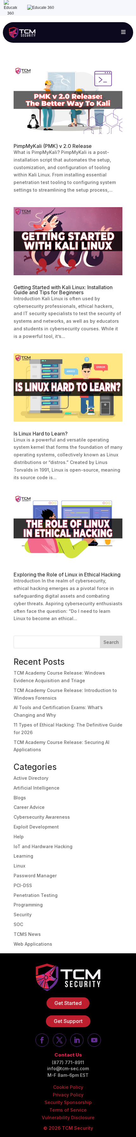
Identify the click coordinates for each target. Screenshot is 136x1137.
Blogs (20, 797)
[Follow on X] (59, 1040)
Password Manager (35, 875)
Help (19, 836)
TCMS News (27, 934)
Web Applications (33, 944)
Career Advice (29, 807)
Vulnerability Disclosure (68, 1117)
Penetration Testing (36, 895)
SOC (18, 924)
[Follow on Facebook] (42, 1040)
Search (111, 642)
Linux (19, 865)
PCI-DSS (23, 885)
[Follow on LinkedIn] (76, 1040)
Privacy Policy (68, 1094)
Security (23, 914)
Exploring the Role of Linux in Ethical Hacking (67, 574)
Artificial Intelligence (36, 788)
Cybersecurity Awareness (42, 817)
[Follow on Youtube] (94, 1040)
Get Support (68, 1021)
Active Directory (31, 778)
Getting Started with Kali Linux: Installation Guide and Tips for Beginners (63, 289)
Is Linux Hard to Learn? (41, 433)
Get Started (68, 1003)
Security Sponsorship (68, 1102)
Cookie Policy (68, 1087)
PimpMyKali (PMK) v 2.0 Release (53, 146)
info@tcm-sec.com (68, 1068)
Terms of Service (68, 1110)
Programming (28, 904)
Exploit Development (36, 826)
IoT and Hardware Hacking (43, 846)
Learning (23, 856)
